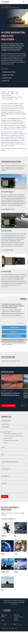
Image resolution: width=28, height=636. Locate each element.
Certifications (7, 78)
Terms (2, 620)
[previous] (22, 405)
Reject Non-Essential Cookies (14, 336)
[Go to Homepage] (6, 610)
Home (2, 5)
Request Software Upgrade (12, 440)
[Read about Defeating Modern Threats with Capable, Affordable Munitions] (12, 385)
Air (8, 92)
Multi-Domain (5, 93)
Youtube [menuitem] (14, 624)
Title (2, 454)
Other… (7, 443)
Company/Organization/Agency (9, 461)
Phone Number (5, 469)
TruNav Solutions (7, 75)
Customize (13, 331)
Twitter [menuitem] (8, 624)
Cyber (12, 92)
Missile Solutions (6, 95)
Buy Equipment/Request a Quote (13, 433)
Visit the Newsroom (8, 405)
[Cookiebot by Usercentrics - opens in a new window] (20, 299)
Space (12, 93)
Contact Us (5, 80)
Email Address (5, 476)
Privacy (3, 617)
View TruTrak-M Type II (8, 209)
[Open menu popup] (26, 2)
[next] (25, 405)
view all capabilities (9, 519)
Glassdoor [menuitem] (17, 624)
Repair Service (8, 438)
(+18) (16, 99)
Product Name (5, 424)
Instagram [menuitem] (11, 624)
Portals (16, 620)
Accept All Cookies (14, 327)
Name (3, 447)
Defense (4, 92)
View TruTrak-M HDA (7, 250)
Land (17, 92)
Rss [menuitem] (20, 624)
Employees (16, 615)
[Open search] (23, 2)
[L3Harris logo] (5, 2)
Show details (20, 323)
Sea (16, 93)
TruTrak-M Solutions (9, 72)
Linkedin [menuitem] (5, 624)
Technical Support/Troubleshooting (14, 436)
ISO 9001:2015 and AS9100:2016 (10, 361)
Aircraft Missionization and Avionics (12, 97)
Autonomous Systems (7, 99)
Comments (4, 483)
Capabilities (7, 5)
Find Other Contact (6, 420)
